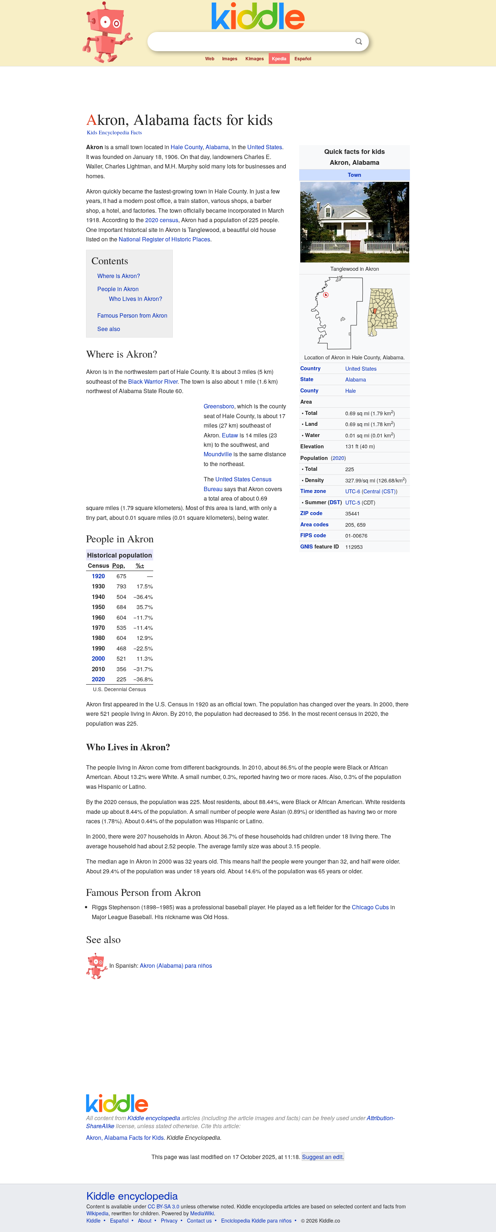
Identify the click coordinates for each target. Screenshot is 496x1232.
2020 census (161, 220)
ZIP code (311, 513)
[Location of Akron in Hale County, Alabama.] (354, 312)
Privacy (169, 1220)
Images (229, 58)
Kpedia (279, 58)
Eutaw (230, 435)
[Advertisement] (247, 87)
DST (335, 502)
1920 (98, 576)
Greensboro (219, 406)
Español (302, 58)
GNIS (306, 546)
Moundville (218, 454)
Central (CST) (379, 491)
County (309, 390)
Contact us (199, 1220)
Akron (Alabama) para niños (176, 965)
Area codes (314, 524)
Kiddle (93, 1220)
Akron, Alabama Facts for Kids (125, 1137)
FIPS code (313, 535)
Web (209, 58)
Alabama (355, 379)
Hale (350, 390)
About (144, 1220)
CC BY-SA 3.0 (163, 1206)
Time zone (313, 490)
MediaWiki (202, 1213)
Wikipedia (97, 1213)
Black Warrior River (153, 381)
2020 (338, 457)
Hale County (187, 147)
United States (361, 368)
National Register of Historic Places (164, 239)
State (306, 379)
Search (358, 41)
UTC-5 (352, 502)
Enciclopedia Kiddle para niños (256, 1220)
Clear (344, 42)
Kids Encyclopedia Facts (114, 132)
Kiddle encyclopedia (153, 1118)
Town (354, 174)
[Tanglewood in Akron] (354, 221)
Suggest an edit (322, 1156)
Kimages (254, 58)
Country (310, 368)
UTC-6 (352, 491)
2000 (98, 658)
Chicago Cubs (370, 907)
